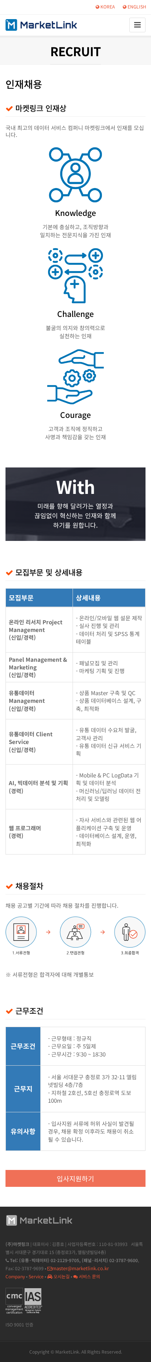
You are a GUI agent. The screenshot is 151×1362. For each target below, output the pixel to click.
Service (36, 1276)
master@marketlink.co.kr (80, 1268)
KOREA (107, 6)
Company (15, 1276)
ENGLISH (136, 6)
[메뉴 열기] (137, 25)
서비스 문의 (89, 1276)
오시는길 (61, 1276)
